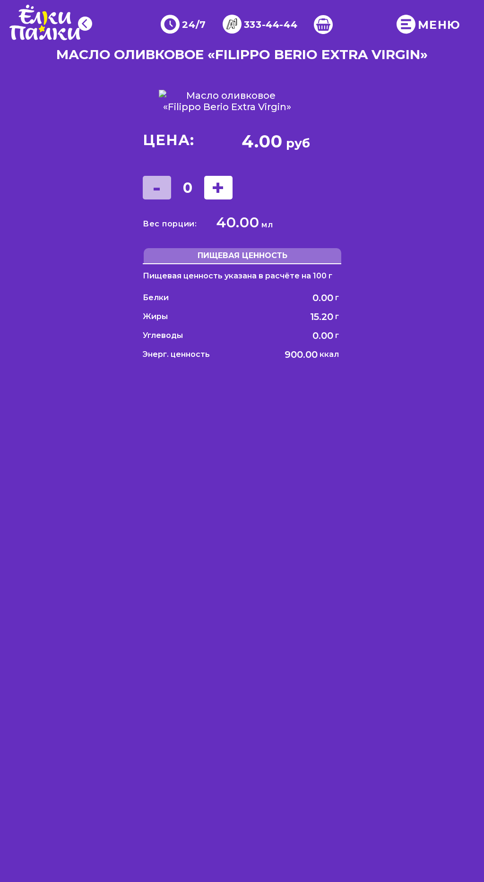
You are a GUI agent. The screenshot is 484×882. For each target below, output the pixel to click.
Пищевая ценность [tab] (242, 255)
